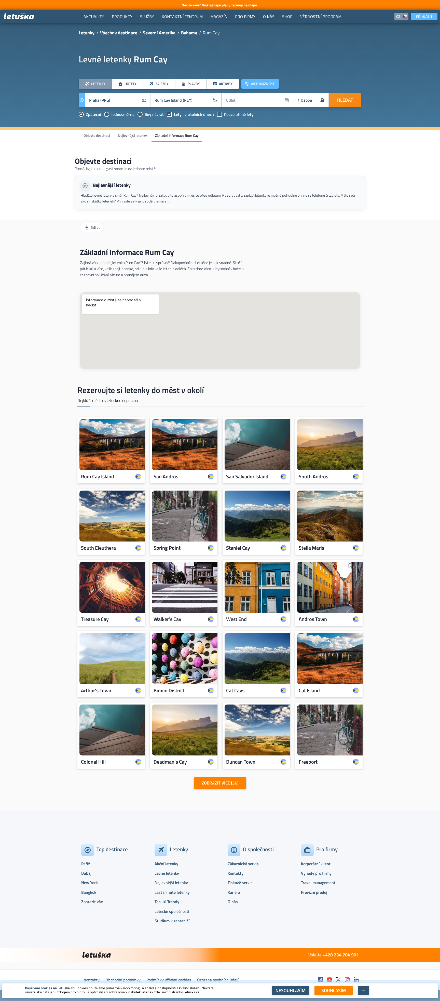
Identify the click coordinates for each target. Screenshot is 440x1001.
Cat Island (309, 690)
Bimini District (169, 690)
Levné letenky (167, 873)
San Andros (166, 476)
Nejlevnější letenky (132, 135)
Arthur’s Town (96, 690)
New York (89, 883)
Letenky (86, 32)
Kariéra (234, 892)
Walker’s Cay (167, 619)
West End (236, 619)
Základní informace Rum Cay (177, 135)
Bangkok (88, 892)
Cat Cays (235, 690)
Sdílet (95, 227)
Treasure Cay (95, 619)
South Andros (313, 476)
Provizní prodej (314, 892)
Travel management (318, 883)
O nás (233, 902)
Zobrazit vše (92, 902)
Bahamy (189, 32)
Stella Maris (311, 548)
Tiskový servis (240, 883)
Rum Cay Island (97, 476)
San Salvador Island (247, 476)
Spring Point (167, 548)
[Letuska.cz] (19, 16)
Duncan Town (240, 762)
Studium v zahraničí (172, 921)
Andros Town (313, 619)
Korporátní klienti (316, 864)
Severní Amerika (159, 32)
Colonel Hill (93, 762)
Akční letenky (166, 864)
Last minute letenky (172, 892)
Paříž (85, 864)
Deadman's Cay (170, 762)
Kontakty (235, 873)
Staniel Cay (238, 548)
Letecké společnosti (172, 911)
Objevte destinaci (97, 135)
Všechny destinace (118, 32)
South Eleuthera (98, 548)
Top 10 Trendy (167, 902)
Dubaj (86, 873)
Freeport (308, 762)
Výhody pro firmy (316, 873)
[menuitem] (94, 16)
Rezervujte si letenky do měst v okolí (140, 390)
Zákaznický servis (243, 864)
